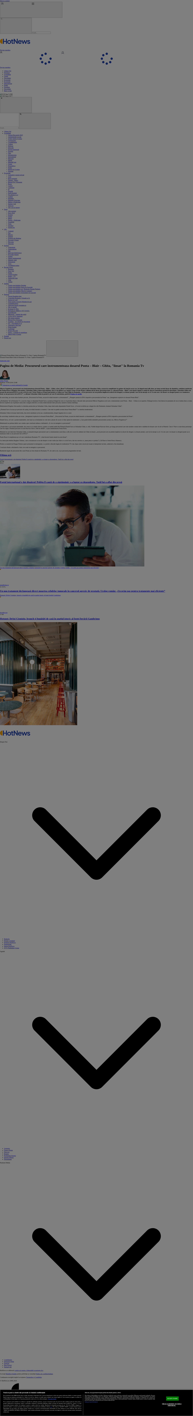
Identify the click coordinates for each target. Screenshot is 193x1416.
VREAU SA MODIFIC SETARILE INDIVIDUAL (172, 1404)
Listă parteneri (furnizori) (91, 1402)
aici (51, 1406)
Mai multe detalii (52, 1398)
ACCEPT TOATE (172, 1398)
